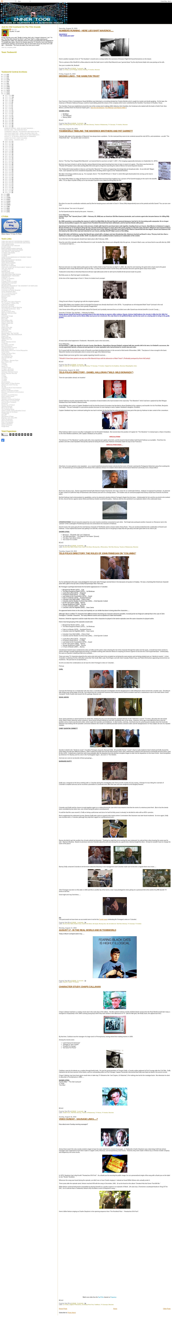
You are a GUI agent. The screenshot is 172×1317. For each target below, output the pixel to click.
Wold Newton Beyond (7, 349)
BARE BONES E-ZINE (7, 287)
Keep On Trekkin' (67, 982)
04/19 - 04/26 (8, 167)
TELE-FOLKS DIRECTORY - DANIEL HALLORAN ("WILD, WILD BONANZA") (96, 372)
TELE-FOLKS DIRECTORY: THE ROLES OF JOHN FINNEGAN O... (22, 135)
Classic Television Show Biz (9, 373)
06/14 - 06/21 (8, 154)
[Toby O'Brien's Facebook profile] (2, 441)
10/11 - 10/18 (8, 113)
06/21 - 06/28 (8, 153)
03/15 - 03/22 (8, 176)
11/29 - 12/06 (8, 102)
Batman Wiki (5, 317)
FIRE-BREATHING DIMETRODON (11, 274)
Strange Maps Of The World (9, 412)
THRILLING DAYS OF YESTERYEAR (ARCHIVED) (15, 243)
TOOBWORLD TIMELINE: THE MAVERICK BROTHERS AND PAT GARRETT (96, 131)
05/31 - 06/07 (8, 158)
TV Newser (4, 343)
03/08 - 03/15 (8, 177)
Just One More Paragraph (8, 402)
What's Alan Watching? (7, 306)
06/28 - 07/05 (8, 151)
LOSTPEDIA (4, 330)
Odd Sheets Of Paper (7, 416)
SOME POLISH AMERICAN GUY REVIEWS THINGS (16, 257)
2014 (5, 194)
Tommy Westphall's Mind (8, 291)
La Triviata (66, 69)
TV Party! (4, 380)
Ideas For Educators (7, 420)
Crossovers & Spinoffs (7, 288)
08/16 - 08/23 (8, 126)
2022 (5, 81)
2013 (5, 196)
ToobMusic (97, 1304)
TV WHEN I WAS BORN (8, 253)
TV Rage (3, 376)
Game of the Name (87, 547)
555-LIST (4, 415)
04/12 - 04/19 (8, 169)
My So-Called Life (111, 923)
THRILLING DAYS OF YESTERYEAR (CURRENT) (15, 241)
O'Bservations (104, 547)
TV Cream (4, 393)
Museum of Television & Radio (10, 390)
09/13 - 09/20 (8, 120)
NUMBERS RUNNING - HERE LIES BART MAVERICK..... (86, 30)
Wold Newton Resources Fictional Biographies (14, 350)
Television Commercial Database (10, 399)
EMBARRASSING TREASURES (10, 276)
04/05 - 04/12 (8, 171)
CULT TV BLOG (5, 280)
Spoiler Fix (4, 366)
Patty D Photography (7, 422)
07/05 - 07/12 (8, 149)
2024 (5, 78)
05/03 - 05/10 (8, 164)
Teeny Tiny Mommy (6, 419)
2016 (5, 92)
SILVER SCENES (6, 258)
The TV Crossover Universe (9, 293)
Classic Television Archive (8, 341)
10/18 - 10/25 (8, 112)
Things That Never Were (8, 353)
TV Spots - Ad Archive (7, 369)
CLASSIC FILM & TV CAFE (9, 281)
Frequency (113, 1297)
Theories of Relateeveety (101, 124)
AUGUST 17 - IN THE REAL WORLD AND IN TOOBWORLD (87, 930)
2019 (5, 87)
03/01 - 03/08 (8, 179)
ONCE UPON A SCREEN (8, 263)
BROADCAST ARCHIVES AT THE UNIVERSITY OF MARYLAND (19, 286)
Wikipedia (4, 314)
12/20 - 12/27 (8, 97)
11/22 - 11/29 (8, 103)
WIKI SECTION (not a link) (8, 313)
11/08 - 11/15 (8, 107)
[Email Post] (85, 68)
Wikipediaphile (129, 366)
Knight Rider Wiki (6, 329)
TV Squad (4, 300)
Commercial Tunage (7, 316)
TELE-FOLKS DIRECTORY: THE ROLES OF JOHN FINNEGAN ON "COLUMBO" (97, 553)
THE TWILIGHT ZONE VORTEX (10, 251)
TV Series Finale (6, 367)
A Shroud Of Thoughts (7, 304)
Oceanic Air (4, 403)
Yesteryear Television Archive (9, 372)
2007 (5, 206)
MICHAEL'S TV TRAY (7, 264)
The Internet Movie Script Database (11, 387)
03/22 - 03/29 (8, 174)
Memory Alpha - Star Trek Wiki (10, 333)
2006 (5, 208)
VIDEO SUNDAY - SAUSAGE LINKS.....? (78, 1119)
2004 (5, 211)
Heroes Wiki (4, 326)
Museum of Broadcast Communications (12, 392)
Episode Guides (5, 296)
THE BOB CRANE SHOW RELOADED (12, 250)
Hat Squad (95, 923)
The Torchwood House (7, 409)
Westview (97, 69)
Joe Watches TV (6, 310)
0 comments (80, 68)
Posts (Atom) (72, 1312)
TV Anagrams (5, 413)
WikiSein (3, 340)
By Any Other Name (68, 547)
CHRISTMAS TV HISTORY (9, 283)
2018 (5, 88)
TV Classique (111, 124)
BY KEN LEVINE (6, 247)
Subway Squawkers (7, 423)
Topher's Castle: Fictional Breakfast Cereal (13, 410)
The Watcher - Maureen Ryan (9, 360)
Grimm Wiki (4, 324)
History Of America (6, 425)
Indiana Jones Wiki (6, 327)
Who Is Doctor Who (6, 407)
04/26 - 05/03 (8, 166)
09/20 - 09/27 (8, 118)
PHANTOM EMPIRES (7, 261)
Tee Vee (3, 386)
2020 (5, 85)
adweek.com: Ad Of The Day (9, 385)
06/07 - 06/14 (8, 156)
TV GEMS (4, 255)
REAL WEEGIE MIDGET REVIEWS (11, 260)
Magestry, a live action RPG (9, 418)
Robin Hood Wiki (6, 337)
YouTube (3, 298)
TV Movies (98, 1112)
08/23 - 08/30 (8, 125)
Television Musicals (6, 406)
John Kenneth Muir (6, 357)
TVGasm (3, 363)
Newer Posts (63, 1308)
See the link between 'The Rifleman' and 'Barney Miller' (108, 107)
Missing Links (79, 124)
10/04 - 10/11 (8, 115)
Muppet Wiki (4, 336)
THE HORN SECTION (7, 273)
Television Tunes (6, 397)
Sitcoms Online (5, 382)
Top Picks (101, 1297)
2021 (5, 83)
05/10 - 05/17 (8, 163)
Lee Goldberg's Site (7, 356)
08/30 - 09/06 (8, 123)
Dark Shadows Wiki (6, 320)
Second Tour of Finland (8, 405)
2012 (5, 197)
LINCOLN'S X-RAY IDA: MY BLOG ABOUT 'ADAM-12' (16, 267)
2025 (5, 76)
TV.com (3, 374)
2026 (5, 74)
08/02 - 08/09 (8, 143)
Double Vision (77, 547)
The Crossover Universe (8, 294)
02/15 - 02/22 (8, 182)
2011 (4, 199)
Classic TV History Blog (8, 311)
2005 (5, 210)
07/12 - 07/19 (8, 148)
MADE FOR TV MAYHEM (8, 265)
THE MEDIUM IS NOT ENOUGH (10, 245)
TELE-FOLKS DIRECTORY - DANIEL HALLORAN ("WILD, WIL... (21, 133)
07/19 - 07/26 (8, 146)
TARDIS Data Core (6, 339)
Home (115, 1308)
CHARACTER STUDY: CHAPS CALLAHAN (80, 986)
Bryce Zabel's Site (6, 362)
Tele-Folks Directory (89, 124)
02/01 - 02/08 (8, 186)
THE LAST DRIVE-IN (7, 268)
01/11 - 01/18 (8, 191)
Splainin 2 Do (75, 366)
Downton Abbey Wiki (7, 321)
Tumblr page (103, 919)
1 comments (80, 922)
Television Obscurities (7, 370)
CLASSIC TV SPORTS (7, 278)
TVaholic (3, 359)
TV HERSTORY (5, 254)
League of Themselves (75, 1304)
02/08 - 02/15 (8, 184)
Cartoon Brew (5, 352)
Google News (5, 426)
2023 (5, 80)
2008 (5, 204)
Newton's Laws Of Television (9, 395)
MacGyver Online (6, 331)
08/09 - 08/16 (8, 141)
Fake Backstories (6, 354)
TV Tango (4, 379)
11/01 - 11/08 (8, 108)
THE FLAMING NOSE (7, 244)
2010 (5, 201)
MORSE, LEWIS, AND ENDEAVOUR (11, 334)
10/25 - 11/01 (8, 110)
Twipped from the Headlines (112, 366)
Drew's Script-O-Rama (7, 396)
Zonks (135, 366)
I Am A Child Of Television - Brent (10, 309)
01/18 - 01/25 (8, 189)
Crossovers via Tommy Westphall (10, 290)
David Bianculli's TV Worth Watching (11, 307)
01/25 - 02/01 (8, 187)
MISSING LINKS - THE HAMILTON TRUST (79, 76)
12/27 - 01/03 (8, 95)
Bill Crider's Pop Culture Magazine (11, 301)
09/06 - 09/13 (8, 121)
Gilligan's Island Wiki (7, 323)
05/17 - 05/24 (8, 161)
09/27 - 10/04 (8, 117)
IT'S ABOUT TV (5, 270)
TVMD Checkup (5, 389)
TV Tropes (4, 377)
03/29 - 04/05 (8, 172)
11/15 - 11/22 (8, 105)
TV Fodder (4, 364)
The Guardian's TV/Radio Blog (10, 303)
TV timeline (91, 69)
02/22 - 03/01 (8, 181)
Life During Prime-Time (69, 124)
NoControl (4, 297)
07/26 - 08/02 (8, 144)
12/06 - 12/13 (8, 100)
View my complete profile (8, 47)
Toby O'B (14, 29)
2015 (5, 94)
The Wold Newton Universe (9, 347)
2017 (5, 90)
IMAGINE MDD (5, 271)
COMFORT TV (5, 277)
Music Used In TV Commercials (10, 400)
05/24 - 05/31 (8, 159)
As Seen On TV (67, 366)
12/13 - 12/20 (8, 98)
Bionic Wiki (4, 319)
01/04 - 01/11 (8, 192)
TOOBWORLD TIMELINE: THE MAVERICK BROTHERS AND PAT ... (22, 131)
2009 (5, 203)
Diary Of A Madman (6, 346)
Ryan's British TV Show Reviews (10, 383)
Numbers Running (82, 69)
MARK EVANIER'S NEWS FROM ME (11, 248)
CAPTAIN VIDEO (6, 284)
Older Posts (167, 1308)
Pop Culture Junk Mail (7, 344)
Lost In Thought (73, 69)
